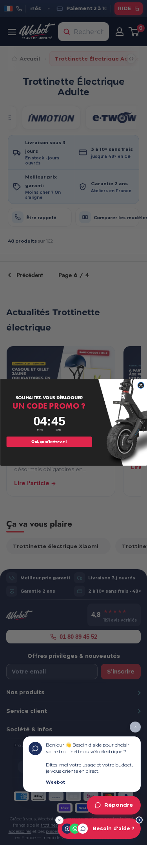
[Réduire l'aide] (59, 820)
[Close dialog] (141, 385)
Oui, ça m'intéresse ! (49, 441)
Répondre (118, 805)
